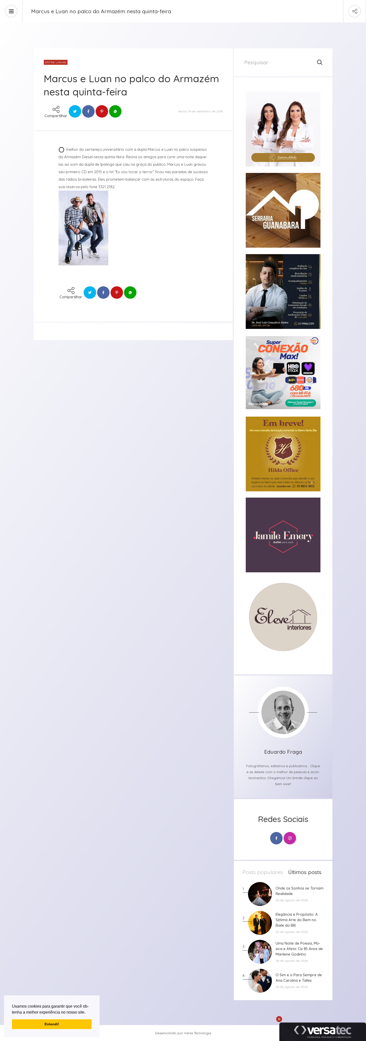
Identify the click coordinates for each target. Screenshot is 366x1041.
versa (182, 111)
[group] (283, 129)
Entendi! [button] (52, 1024)
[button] (87, 1012)
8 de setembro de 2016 (206, 111)
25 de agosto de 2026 (292, 932)
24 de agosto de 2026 (292, 961)
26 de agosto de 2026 (292, 900)
